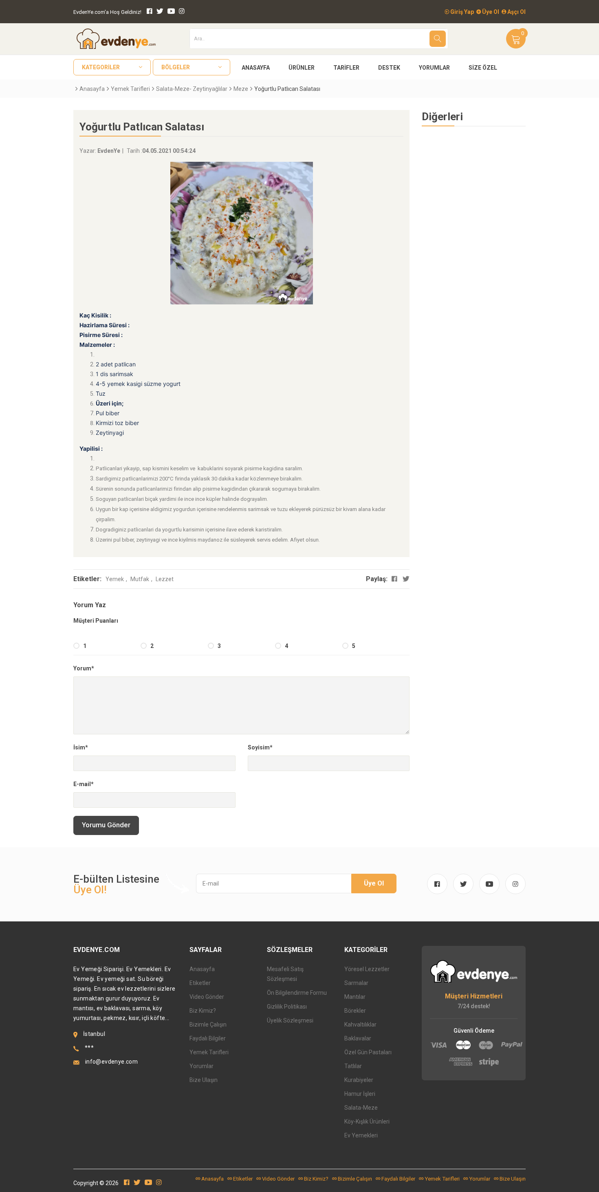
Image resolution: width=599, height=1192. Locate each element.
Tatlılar (353, 1066)
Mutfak (139, 579)
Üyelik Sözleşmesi (290, 1020)
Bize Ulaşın (203, 1080)
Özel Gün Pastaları (368, 1052)
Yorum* (83, 668)
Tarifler (346, 67)
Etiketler (200, 983)
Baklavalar (357, 1038)
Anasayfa (256, 67)
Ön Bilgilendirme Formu (297, 992)
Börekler (355, 1010)
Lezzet (165, 579)
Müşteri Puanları (95, 620)
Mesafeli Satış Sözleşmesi (285, 974)
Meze (240, 89)
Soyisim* (260, 747)
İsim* (80, 747)
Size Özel (483, 67)
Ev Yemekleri (361, 1135)
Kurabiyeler (358, 1080)
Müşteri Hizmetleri (473, 996)
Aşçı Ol (516, 12)
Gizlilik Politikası (287, 1006)
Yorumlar (434, 67)
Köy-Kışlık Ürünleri (367, 1121)
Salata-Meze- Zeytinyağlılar (191, 89)
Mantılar (355, 997)
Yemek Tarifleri (130, 89)
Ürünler (301, 67)
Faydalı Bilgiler (207, 1038)
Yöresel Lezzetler (367, 969)
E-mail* (83, 784)
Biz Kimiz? (202, 1010)
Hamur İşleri (359, 1094)
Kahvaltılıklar (360, 1024)
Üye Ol (490, 12)
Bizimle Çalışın (208, 1024)
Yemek (115, 579)
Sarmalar (356, 983)
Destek (389, 67)
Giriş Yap (461, 12)
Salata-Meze (361, 1107)
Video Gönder (206, 997)
